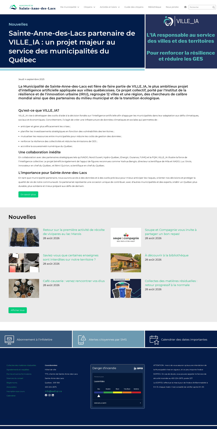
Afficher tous (18, 310)
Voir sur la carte (100, 403)
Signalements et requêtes (18, 370)
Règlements (12, 383)
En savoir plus (28, 194)
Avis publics (12, 387)
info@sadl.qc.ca (53, 391)
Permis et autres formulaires (19, 374)
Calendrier (11, 396)
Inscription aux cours (16, 391)
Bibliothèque (154, 7)
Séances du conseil (15, 378)
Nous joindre (172, 7)
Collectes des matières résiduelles (21, 365)
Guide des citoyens (133, 7)
